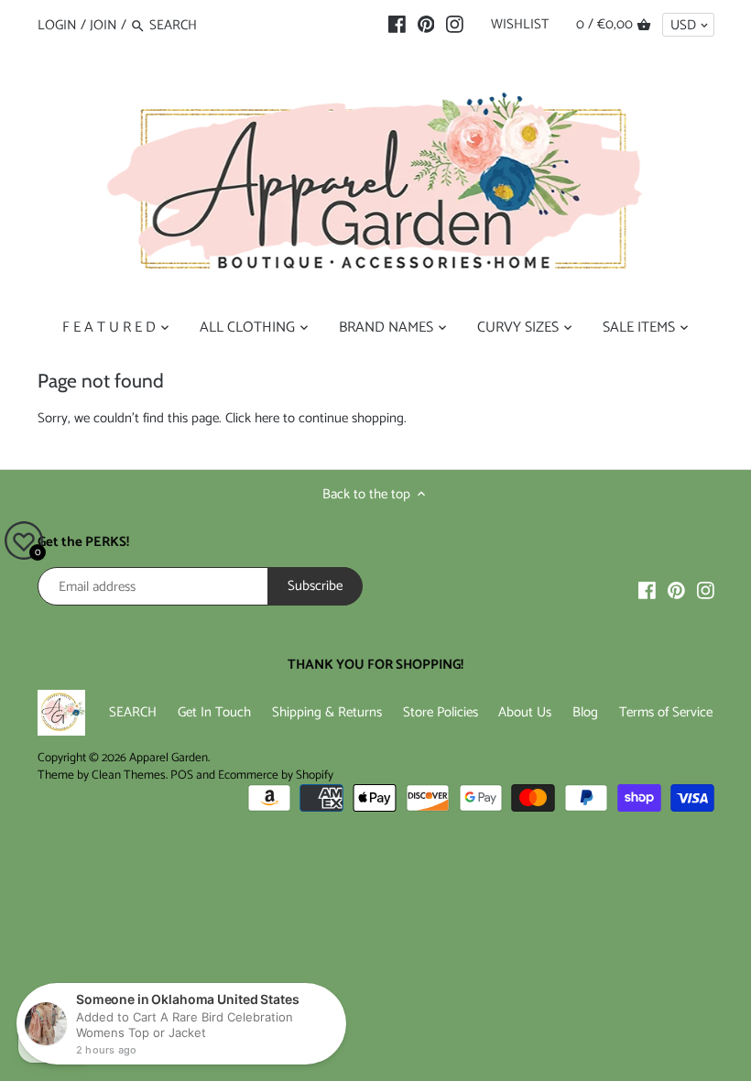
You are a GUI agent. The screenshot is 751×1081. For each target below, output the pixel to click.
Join (103, 25)
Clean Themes (129, 775)
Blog (585, 712)
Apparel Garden (168, 758)
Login (57, 25)
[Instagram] (454, 24)
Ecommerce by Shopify (275, 775)
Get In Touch (214, 712)
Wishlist (520, 24)
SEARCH (133, 712)
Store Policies (440, 712)
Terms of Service (666, 712)
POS (181, 775)
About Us (524, 712)
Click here (252, 418)
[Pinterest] (426, 24)
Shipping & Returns (327, 712)
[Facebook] (397, 24)
